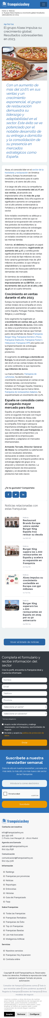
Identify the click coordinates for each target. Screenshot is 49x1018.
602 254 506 (8, 861)
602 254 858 (8, 849)
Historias (10, 893)
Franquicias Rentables (16, 918)
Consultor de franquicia (13, 986)
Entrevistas (11, 889)
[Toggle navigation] (43, 4)
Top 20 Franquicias (14, 926)
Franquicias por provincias (18, 876)
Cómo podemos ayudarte (33, 989)
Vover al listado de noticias (24, 642)
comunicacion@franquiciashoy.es (17, 858)
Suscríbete (24, 804)
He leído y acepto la (24, 734)
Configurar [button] (34, 1014)
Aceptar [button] (9, 1014)
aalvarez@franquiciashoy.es (15, 846)
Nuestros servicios (14, 951)
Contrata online (13, 959)
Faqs (8, 902)
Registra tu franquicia (11, 992)
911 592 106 (7, 835)
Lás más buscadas (14, 935)
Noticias (9, 880)
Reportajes (11, 885)
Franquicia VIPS (23, 343)
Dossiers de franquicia (31, 992)
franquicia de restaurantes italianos (21, 392)
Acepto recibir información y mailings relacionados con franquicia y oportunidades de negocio (24, 727)
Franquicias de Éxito (15, 922)
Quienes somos (31, 986)
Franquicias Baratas (15, 930)
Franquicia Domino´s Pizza (29, 337)
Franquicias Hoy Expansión (18, 955)
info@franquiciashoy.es (12, 832)
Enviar (24, 742)
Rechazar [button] (21, 1014)
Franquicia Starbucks (14, 340)
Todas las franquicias (15, 913)
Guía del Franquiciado (16, 897)
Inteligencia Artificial (15, 939)
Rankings (10, 872)
